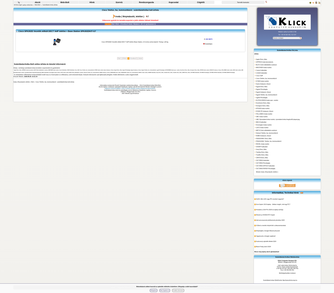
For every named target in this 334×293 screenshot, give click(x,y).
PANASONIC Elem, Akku (264, 138)
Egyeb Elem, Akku (261, 86)
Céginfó (201, 2)
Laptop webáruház (27, 5)
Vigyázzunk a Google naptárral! (265, 236)
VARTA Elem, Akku (262, 157)
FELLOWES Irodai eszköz (264, 114)
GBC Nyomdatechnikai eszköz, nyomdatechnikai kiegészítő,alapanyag (278, 119)
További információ (178, 290)
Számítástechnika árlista (49, 5)
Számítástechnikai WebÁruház (272, 280)
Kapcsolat (173, 2)
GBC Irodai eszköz (262, 116)
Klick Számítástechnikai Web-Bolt (150, 85)
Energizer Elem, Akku (262, 106)
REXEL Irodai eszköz (262, 144)
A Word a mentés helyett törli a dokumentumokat (271, 225)
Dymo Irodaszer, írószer (263, 84)
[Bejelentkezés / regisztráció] (316, 3)
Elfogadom (154, 290)
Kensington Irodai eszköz (264, 125)
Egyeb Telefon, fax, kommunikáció (266, 95)
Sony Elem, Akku (261, 149)
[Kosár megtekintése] (319, 3)
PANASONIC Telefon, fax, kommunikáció (268, 141)
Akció (37, 2)
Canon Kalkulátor (261, 70)
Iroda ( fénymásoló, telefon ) (129, 16)
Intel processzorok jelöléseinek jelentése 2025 (270, 220)
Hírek (92, 2)
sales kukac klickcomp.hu (289, 265)
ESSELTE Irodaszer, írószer (264, 111)
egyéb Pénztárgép (261, 97)
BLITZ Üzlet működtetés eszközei (266, 65)
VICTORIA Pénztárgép (263, 163)
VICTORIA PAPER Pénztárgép (265, 168)
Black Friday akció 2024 (263, 246)
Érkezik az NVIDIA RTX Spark (265, 215)
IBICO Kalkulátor (261, 122)
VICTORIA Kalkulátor (262, 160)
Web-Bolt (64, 2)
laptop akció (266, 251)
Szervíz (119, 2)
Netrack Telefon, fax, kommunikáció (267, 133)
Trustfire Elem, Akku (262, 155)
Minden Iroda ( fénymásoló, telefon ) (267, 172)
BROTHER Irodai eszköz (264, 67)
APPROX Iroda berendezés (264, 62)
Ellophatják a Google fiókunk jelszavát (268, 231)
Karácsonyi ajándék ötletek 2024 (266, 241)
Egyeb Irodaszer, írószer (263, 92)
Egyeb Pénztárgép (262, 89)
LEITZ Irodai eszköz (262, 127)
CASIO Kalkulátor (261, 73)
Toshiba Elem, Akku (262, 152)
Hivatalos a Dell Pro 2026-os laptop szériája (269, 209)
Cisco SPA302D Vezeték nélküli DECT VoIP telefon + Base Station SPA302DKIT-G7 (57, 31)
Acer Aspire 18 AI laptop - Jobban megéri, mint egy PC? (273, 204)
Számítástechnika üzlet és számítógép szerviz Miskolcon (121, 90)
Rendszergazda (146, 2)
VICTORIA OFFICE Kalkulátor (265, 166)
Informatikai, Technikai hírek (285, 193)
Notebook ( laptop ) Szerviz (147, 90)
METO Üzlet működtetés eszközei (266, 130)
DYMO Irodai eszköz (262, 81)
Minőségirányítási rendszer (287, 273)
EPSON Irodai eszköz (263, 108)
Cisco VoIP (259, 75)
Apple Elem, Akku (261, 59)
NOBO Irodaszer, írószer (263, 136)
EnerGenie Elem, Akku (263, 103)
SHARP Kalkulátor (262, 146)
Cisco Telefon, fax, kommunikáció (266, 78)
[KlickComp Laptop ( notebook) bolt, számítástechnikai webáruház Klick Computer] (130, 99)
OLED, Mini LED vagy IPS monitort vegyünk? (270, 199)
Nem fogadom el (164, 290)
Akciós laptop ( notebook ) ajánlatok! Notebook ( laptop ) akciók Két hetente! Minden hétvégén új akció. (130, 87)
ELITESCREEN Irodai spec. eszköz (267, 100)
